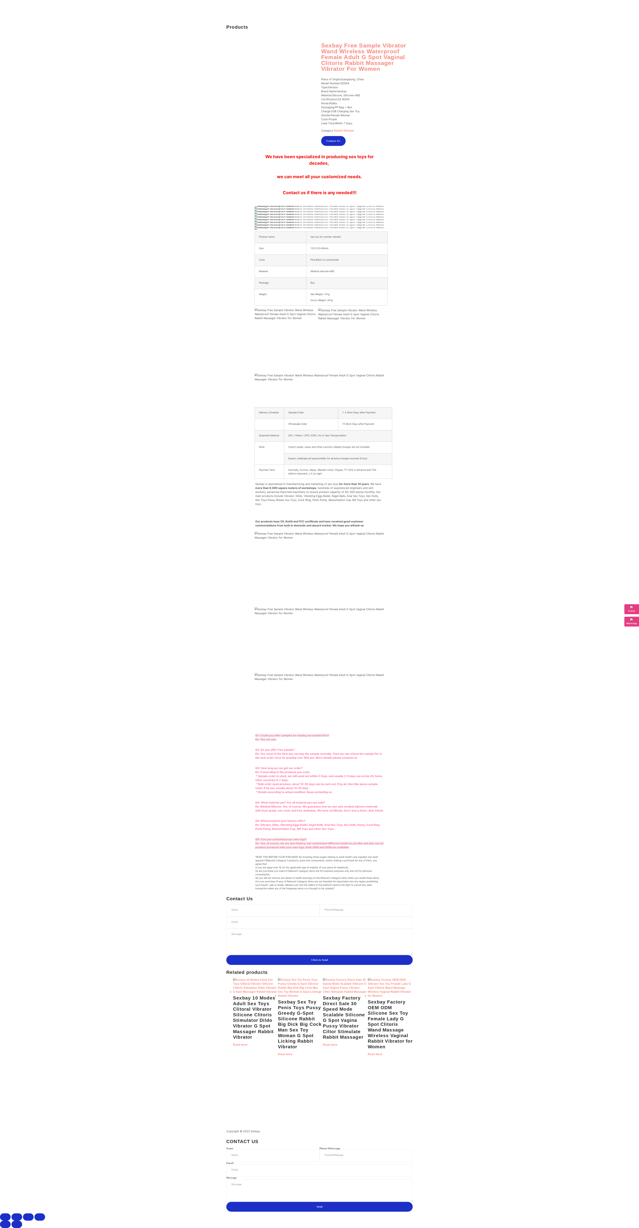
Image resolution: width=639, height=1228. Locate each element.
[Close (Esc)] (39, 1217)
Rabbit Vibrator (344, 130)
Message (231, 1178)
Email (230, 1163)
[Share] (28, 1217)
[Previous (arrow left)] (5, 1224)
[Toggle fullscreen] (16, 1217)
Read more (240, 1044)
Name (229, 1148)
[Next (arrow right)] (16, 1224)
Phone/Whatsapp (330, 1148)
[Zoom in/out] (5, 1217)
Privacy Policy (330, 1131)
